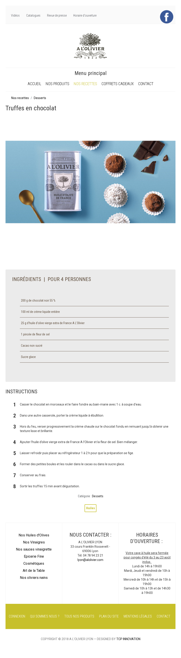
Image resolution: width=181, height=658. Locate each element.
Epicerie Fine (34, 556)
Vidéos (15, 15)
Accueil (34, 83)
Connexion (17, 616)
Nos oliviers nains (34, 578)
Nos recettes (85, 83)
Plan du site (109, 616)
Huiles (90, 508)
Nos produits (57, 83)
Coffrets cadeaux (118, 83)
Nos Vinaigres (34, 542)
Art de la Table (34, 570)
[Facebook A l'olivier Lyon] (166, 16)
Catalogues (33, 15)
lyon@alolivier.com (90, 560)
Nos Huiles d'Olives (34, 535)
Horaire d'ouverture (84, 15)
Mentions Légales (138, 616)
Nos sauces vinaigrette (34, 549)
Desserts (97, 496)
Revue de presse (57, 15)
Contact (145, 83)
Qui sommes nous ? (44, 616)
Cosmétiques (33, 563)
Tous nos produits (79, 616)
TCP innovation (128, 639)
